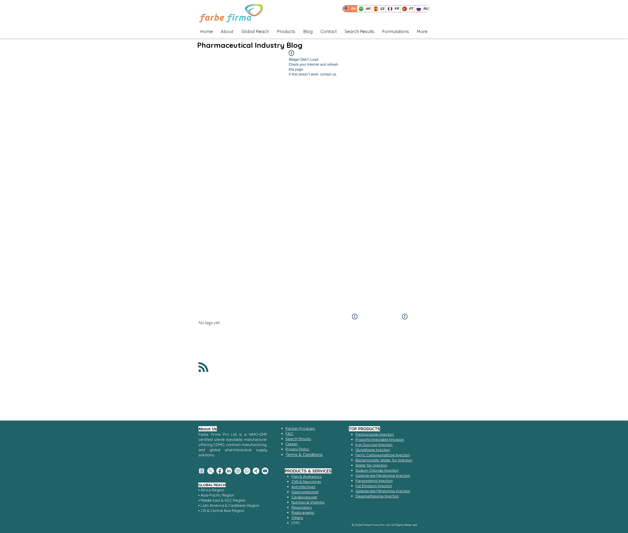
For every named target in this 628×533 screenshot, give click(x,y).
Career (292, 444)
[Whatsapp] (247, 471)
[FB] (219, 471)
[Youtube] (265, 471)
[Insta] (238, 471)
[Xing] (256, 471)
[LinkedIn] (228, 471)
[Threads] (201, 471)
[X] (210, 471)
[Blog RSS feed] (203, 367)
